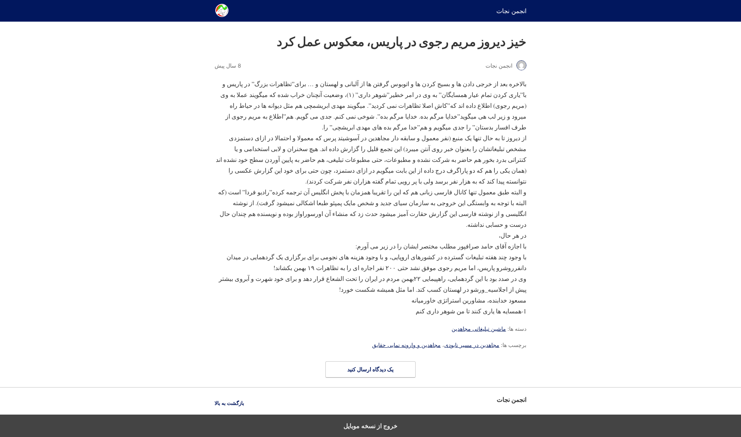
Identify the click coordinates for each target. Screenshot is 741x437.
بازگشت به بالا (229, 403)
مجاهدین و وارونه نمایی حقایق (406, 345)
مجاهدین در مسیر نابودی (471, 345)
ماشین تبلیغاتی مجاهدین (479, 328)
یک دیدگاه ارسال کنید (370, 369)
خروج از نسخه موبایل (370, 426)
